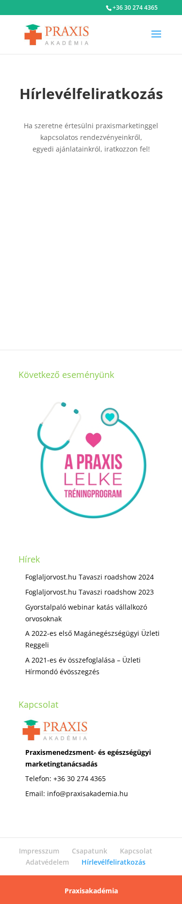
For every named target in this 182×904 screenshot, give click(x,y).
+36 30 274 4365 (135, 7)
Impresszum (39, 850)
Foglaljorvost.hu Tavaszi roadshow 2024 (89, 576)
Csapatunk (89, 850)
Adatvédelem (47, 862)
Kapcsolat (136, 850)
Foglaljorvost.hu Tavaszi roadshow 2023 (89, 592)
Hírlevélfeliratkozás (114, 862)
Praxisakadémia (91, 890)
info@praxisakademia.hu (87, 793)
